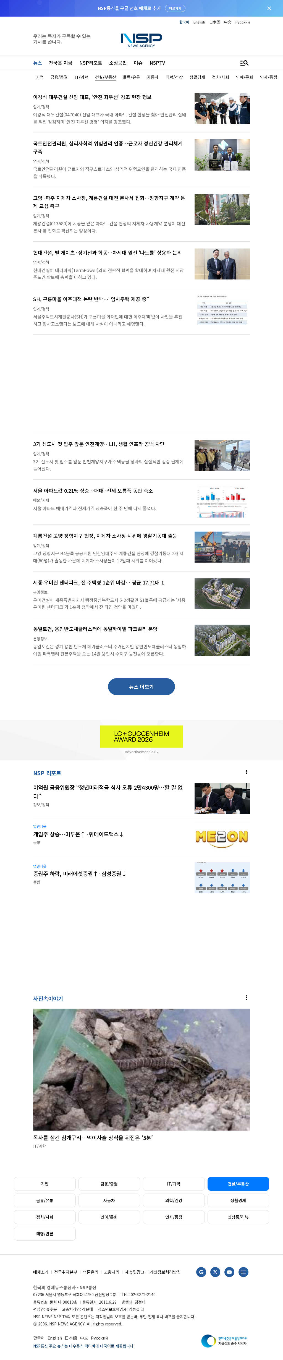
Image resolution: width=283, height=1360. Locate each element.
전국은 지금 (60, 62)
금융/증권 (109, 1184)
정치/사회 (44, 1217)
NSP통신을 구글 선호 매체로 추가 (129, 8)
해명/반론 (44, 1233)
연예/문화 (109, 1217)
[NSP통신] (141, 40)
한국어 (184, 22)
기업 (45, 1184)
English (199, 22)
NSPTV (157, 62)
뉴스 (37, 62)
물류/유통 (44, 1200)
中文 (227, 22)
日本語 (214, 22)
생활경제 (238, 1200)
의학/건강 (173, 1200)
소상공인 (118, 62)
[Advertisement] (141, 387)
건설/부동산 (238, 1184)
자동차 (109, 1200)
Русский (242, 22)
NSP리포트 (90, 62)
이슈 (138, 62)
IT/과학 (173, 1184)
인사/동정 (173, 1217)
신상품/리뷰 (238, 1217)
